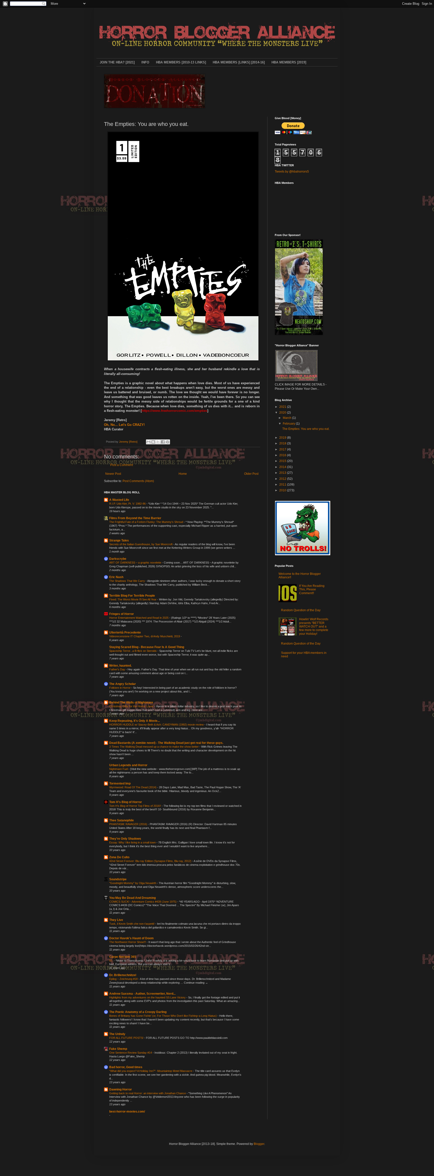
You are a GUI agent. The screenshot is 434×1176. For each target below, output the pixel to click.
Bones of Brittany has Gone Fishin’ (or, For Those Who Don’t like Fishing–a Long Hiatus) (163, 1015)
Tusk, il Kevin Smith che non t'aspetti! (132, 923)
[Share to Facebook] (162, 441)
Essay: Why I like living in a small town (132, 842)
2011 (283, 484)
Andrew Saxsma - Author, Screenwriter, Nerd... (142, 993)
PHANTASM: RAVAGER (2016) (128, 824)
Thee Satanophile (121, 820)
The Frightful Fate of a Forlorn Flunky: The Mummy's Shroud (146, 521)
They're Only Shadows (125, 838)
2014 (283, 467)
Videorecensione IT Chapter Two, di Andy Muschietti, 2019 (145, 636)
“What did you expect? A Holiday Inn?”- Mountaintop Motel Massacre (151, 1070)
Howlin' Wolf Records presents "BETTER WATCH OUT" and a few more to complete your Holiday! (313, 626)
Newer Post (113, 474)
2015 (283, 461)
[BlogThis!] (153, 441)
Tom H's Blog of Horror (125, 802)
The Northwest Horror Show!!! (128, 942)
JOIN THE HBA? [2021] (117, 62)
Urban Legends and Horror (128, 765)
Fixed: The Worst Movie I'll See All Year (133, 599)
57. (111, 960)
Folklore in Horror (120, 687)
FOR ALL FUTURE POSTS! (126, 1037)
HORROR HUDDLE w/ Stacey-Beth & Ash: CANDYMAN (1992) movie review (156, 724)
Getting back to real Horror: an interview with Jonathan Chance (148, 1093)
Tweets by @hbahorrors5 (292, 171)
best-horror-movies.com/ (127, 1111)
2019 (283, 437)
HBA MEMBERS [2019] (289, 62)
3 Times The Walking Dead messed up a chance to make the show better (154, 746)
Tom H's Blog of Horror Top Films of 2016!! (135, 805)
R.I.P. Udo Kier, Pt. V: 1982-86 (127, 503)
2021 (283, 407)
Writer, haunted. (120, 665)
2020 (283, 412)
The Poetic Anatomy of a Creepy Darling (138, 1012)
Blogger (259, 1144)
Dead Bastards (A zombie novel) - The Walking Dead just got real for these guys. (166, 743)
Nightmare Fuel (119, 768)
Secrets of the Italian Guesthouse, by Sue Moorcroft (141, 544)
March (287, 418)
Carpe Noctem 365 (122, 957)
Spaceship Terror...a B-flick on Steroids (133, 650)
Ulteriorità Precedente (125, 632)
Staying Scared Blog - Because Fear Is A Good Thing (146, 647)
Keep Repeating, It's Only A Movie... (134, 721)
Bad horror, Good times (125, 1067)
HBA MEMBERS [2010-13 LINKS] (181, 62)
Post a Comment (121, 465)
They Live (116, 920)
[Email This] (148, 441)
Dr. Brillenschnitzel (122, 975)
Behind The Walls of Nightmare (131, 702)
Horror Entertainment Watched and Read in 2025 (139, 617)
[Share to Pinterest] (167, 441)
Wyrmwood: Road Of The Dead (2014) (133, 787)
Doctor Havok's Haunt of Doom (131, 938)
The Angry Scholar (122, 684)
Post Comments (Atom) (138, 481)
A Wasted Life (119, 500)
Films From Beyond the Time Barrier (135, 518)
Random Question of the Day (300, 610)
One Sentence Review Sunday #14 (131, 1052)
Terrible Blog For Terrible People (132, 595)
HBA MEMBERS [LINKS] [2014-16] (239, 62)
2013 (283, 473)
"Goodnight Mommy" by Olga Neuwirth (133, 883)
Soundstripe (118, 879)
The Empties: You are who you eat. (306, 429)
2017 (283, 449)
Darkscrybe (117, 559)
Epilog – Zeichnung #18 (123, 978)
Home (183, 474)
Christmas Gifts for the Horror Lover (131, 706)
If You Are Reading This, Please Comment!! (311, 589)
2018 (283, 443)
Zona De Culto (119, 857)
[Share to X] (157, 441)
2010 (283, 490)
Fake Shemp (118, 1049)
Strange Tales (119, 540)
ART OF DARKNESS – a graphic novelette (135, 562)
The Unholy (117, 1034)
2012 (283, 479)
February (289, 423)
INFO (145, 62)
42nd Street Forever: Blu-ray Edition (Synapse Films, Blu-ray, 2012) (150, 861)
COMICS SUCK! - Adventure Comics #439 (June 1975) (143, 901)
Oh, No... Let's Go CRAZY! (124, 425)
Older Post (251, 474)
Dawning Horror (120, 1089)
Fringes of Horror (121, 614)
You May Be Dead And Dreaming (132, 898)
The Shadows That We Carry (127, 580)
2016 (283, 455)
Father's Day (117, 669)
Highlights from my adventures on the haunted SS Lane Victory (147, 997)
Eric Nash (116, 577)
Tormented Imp (120, 783)
